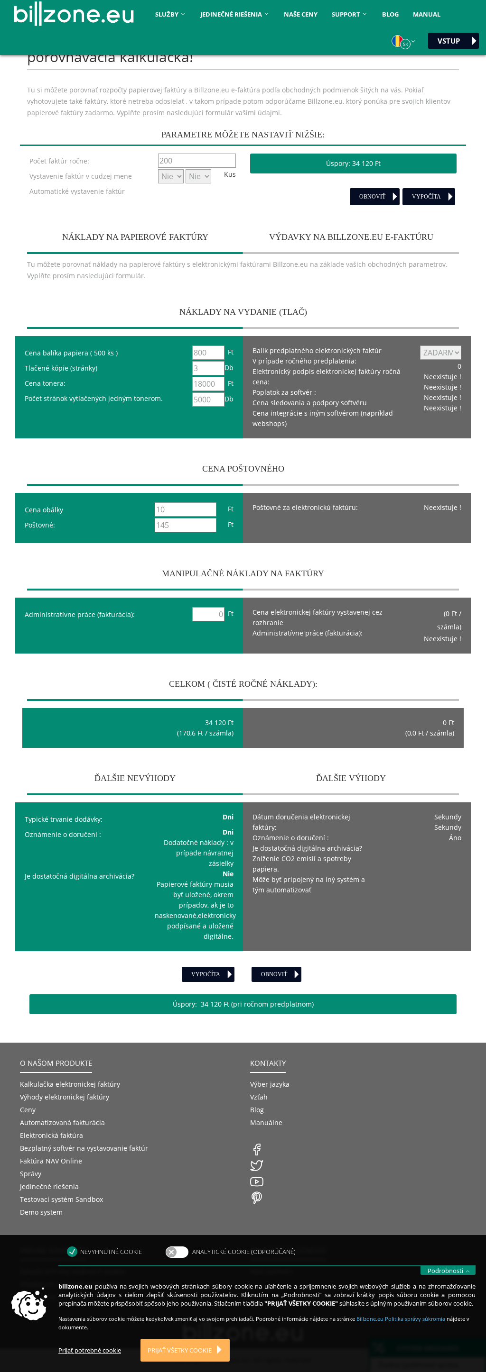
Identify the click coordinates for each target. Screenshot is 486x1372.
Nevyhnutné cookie (111, 1251)
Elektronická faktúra (51, 1135)
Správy (30, 1173)
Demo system (41, 1212)
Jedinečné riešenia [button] (231, 14)
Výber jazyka (270, 1084)
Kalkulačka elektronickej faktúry (70, 1084)
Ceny (28, 1109)
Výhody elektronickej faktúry (64, 1096)
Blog (390, 14)
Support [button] (347, 14)
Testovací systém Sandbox (61, 1199)
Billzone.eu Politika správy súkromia (401, 1318)
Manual (426, 14)
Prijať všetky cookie (180, 1350)
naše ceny (301, 14)
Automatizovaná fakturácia (62, 1122)
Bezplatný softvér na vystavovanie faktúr (84, 1148)
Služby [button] (167, 14)
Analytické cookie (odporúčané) (244, 1251)
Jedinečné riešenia (49, 1186)
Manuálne (266, 1122)
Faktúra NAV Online (51, 1160)
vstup (449, 40)
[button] (403, 41)
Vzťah (259, 1096)
